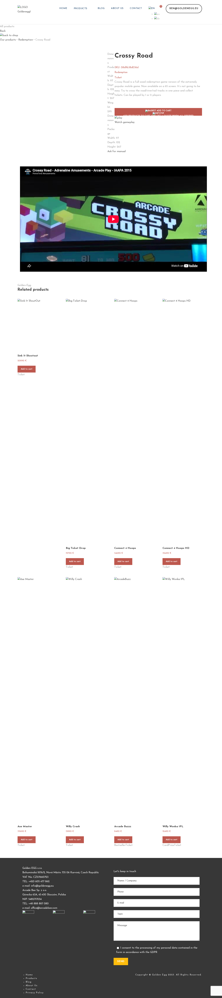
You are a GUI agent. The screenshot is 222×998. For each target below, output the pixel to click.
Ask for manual (116, 151)
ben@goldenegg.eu (184, 8)
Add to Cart (158, 113)
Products (80, 8)
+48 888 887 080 (39, 903)
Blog (101, 8)
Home (63, 8)
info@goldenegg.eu (42, 886)
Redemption (25, 40)
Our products (8, 40)
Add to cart (26, 369)
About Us (117, 8)
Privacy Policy (35, 993)
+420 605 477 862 (39, 881)
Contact (136, 8)
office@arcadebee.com (44, 908)
